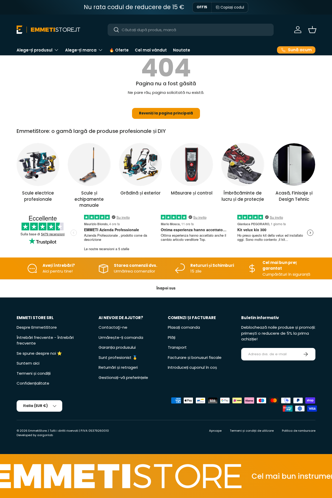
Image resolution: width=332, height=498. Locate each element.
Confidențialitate (33, 383)
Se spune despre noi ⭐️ (39, 353)
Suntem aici (28, 363)
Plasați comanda (184, 327)
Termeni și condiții (34, 373)
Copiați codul (232, 7)
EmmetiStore (37, 431)
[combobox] (191, 30)
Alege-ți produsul (34, 50)
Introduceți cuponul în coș (192, 367)
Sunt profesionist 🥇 (118, 357)
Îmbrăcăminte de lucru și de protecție (243, 196)
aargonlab (45, 435)
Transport (177, 347)
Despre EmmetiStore (37, 327)
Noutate (181, 50)
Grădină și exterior (140, 193)
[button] (312, 29)
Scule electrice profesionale (38, 196)
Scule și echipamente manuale (89, 199)
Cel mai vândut (151, 50)
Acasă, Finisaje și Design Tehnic (294, 196)
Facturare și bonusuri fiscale (195, 357)
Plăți (171, 337)
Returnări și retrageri (118, 367)
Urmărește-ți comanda (121, 337)
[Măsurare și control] (191, 164)
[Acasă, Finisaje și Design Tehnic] (294, 164)
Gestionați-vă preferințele (123, 377)
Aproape (215, 431)
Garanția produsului (117, 347)
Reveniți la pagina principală (166, 113)
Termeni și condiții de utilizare (252, 431)
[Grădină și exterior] (140, 164)
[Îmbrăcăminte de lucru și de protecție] (243, 164)
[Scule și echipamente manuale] (89, 164)
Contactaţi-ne (113, 327)
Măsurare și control (191, 193)
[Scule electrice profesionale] (38, 164)
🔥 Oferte (119, 50)
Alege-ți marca (80, 50)
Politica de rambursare (298, 431)
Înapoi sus (166, 288)
